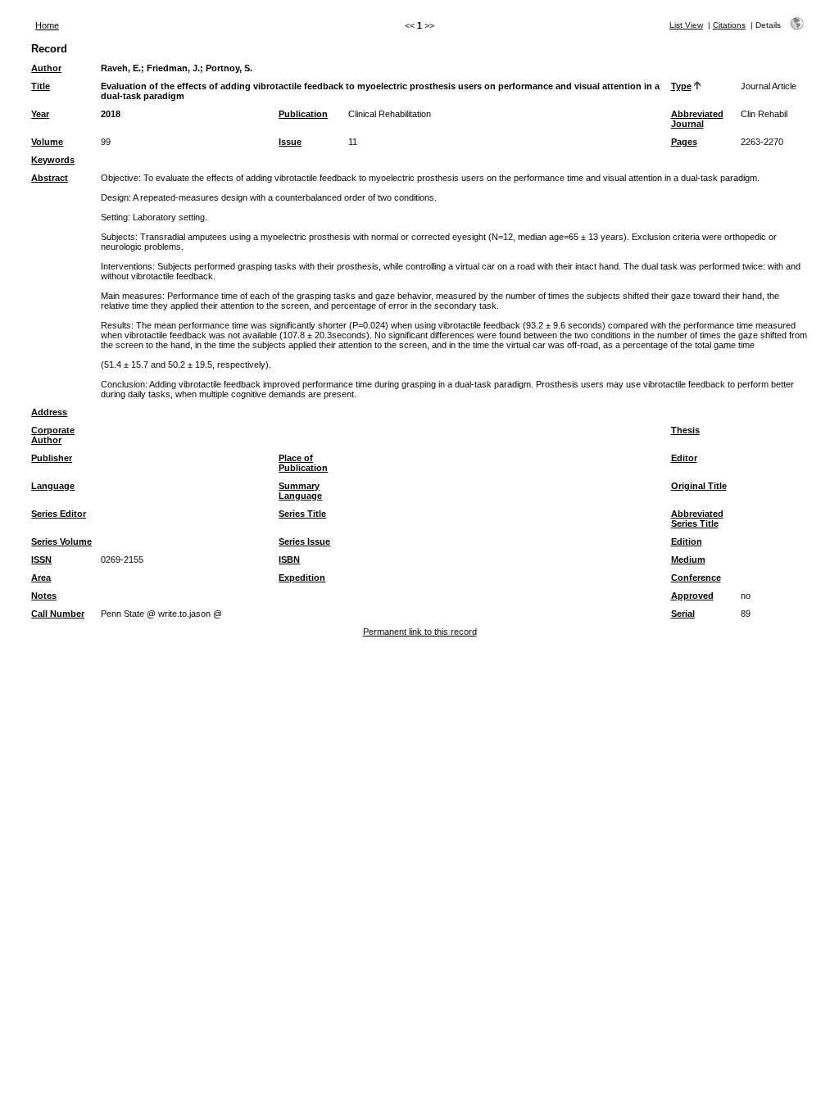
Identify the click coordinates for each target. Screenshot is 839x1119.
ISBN (289, 559)
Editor (684, 458)
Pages (684, 142)
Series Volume (61, 541)
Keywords (53, 160)
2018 (110, 114)
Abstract (49, 178)
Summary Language (300, 491)
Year (40, 114)
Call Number (57, 613)
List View (686, 24)
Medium (688, 559)
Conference (696, 577)
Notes (44, 595)
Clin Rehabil (764, 114)
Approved (692, 595)
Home (47, 25)
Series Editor (58, 514)
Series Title (302, 514)
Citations (729, 24)
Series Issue (304, 541)
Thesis (685, 430)
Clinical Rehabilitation (389, 114)
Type (681, 86)
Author (46, 68)
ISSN (41, 559)
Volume (47, 142)
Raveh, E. (121, 68)
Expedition (302, 577)
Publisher (51, 458)
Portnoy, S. (229, 68)
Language (53, 486)
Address (49, 412)
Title (40, 86)
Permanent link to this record (420, 632)
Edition (686, 541)
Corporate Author (53, 435)
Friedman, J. (173, 68)
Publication (303, 114)
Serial (683, 613)
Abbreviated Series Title (697, 518)
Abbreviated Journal (697, 119)
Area (41, 577)
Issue (290, 142)
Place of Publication (303, 463)
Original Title (699, 486)
